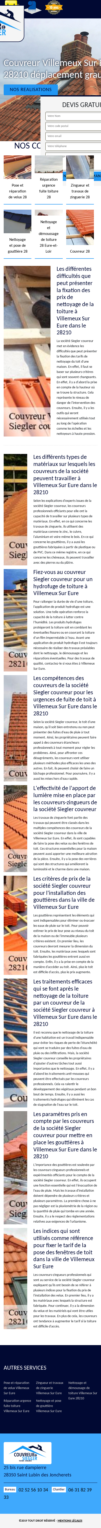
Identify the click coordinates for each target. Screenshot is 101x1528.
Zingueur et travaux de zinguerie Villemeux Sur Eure (49, 1388)
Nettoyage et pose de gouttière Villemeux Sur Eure (49, 1406)
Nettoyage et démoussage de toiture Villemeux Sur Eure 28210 (82, 1390)
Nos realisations (31, 89)
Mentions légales (70, 1520)
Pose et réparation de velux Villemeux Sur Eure (16, 1388)
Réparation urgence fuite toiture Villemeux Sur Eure (17, 1406)
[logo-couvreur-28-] (32, 1453)
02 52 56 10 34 (33, 1490)
